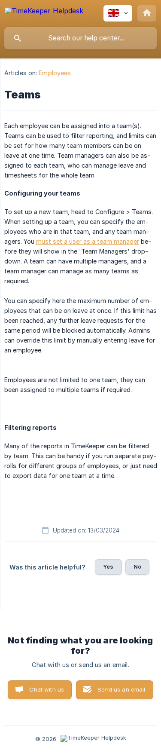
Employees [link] (55, 73)
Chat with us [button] (46, 689)
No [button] (137, 566)
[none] (44, 12)
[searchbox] (80, 38)
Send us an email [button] (121, 689)
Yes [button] (108, 566)
